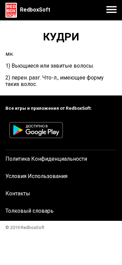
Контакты (17, 193)
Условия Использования (36, 176)
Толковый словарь (29, 211)
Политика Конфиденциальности (46, 159)
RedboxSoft (35, 9)
